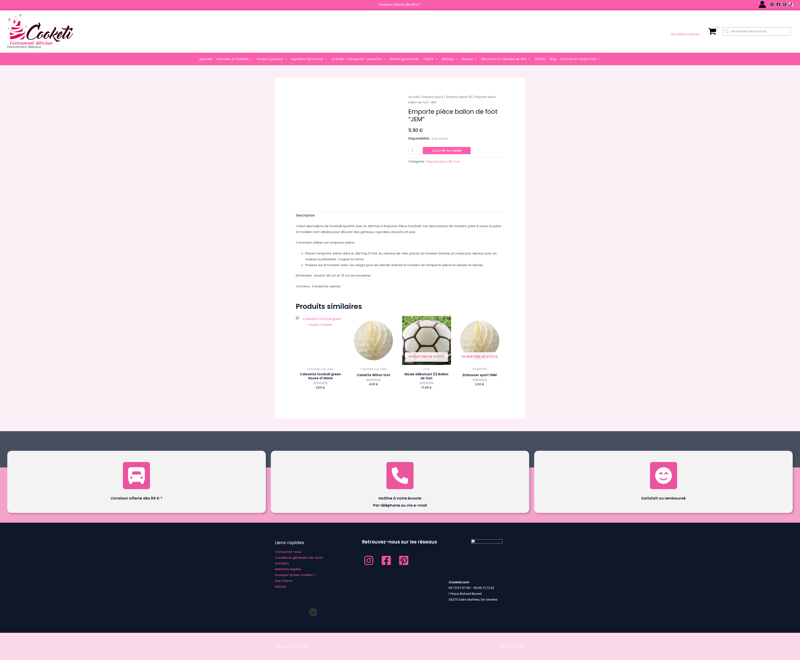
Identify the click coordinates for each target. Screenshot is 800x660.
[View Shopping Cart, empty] (712, 31)
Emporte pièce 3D (459, 97)
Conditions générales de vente (299, 557)
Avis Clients (284, 581)
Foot (457, 162)
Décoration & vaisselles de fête (504, 59)
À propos (282, 563)
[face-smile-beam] (663, 475)
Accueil (413, 97)
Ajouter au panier (446, 150)
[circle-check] (313, 612)
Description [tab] (305, 215)
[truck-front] (136, 475)
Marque (467, 59)
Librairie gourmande (404, 59)
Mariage (448, 59)
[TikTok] (791, 4)
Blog (553, 59)
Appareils (205, 59)
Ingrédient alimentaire (307, 59)
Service (280, 586)
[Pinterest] (784, 4)
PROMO (540, 59)
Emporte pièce (432, 97)
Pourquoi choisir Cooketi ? (295, 575)
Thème (428, 59)
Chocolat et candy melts (578, 59)
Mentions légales (288, 569)
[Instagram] (772, 4)
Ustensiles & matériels (232, 59)
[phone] (400, 475)
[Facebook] (778, 4)
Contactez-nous (288, 552)
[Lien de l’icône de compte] (762, 4)
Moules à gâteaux (270, 59)
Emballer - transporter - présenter (356, 59)
